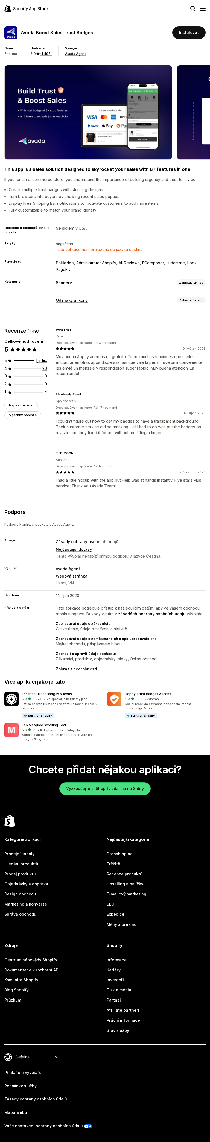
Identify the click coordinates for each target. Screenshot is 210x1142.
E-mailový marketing (126, 894)
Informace (117, 959)
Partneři (114, 1000)
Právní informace (123, 1020)
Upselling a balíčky (125, 884)
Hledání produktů (21, 864)
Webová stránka (72, 576)
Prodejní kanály (19, 853)
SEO (110, 904)
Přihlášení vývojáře (23, 1072)
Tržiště (113, 864)
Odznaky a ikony (72, 300)
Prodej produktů (20, 874)
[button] (53, 705)
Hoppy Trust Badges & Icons (148, 694)
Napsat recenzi (21, 405)
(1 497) (46, 54)
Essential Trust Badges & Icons (47, 694)
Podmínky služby (20, 1086)
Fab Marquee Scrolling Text (44, 725)
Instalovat (189, 32)
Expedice (115, 914)
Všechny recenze (23, 415)
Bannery (64, 282)
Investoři (115, 979)
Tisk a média (119, 990)
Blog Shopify (16, 990)
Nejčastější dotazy (74, 549)
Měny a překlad (121, 924)
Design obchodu (20, 894)
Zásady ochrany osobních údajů (87, 541)
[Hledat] (193, 8)
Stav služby (118, 1030)
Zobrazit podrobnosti (76, 669)
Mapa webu (15, 1112)
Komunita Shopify (21, 979)
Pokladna (65, 262)
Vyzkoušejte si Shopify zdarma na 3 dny (105, 788)
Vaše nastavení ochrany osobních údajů (43, 1125)
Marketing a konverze (25, 904)
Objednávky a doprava (26, 884)
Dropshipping (120, 853)
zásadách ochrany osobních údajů (152, 613)
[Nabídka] (203, 8)
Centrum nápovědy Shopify (30, 959)
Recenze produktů (124, 874)
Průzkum (12, 1000)
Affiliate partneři (123, 1010)
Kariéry (114, 970)
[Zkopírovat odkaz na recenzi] (74, 329)
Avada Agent (75, 54)
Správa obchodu (20, 914)
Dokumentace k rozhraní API (31, 970)
